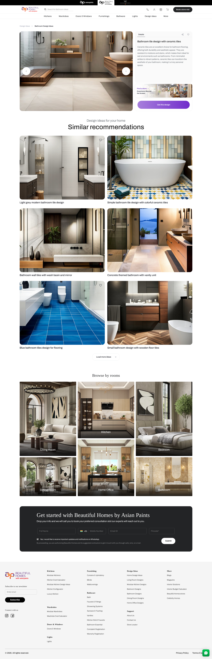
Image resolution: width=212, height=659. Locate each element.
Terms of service (199, 653)
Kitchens (48, 16)
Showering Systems (95, 606)
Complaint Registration (96, 629)
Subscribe (15, 600)
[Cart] (167, 9)
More (166, 16)
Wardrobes (64, 16)
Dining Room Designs (135, 598)
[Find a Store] (160, 9)
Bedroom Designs (134, 589)
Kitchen (106, 432)
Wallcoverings (92, 584)
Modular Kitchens (54, 575)
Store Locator (132, 625)
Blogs (169, 575)
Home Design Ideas (134, 575)
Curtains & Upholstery (95, 575)
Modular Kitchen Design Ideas (58, 584)
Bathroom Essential (94, 625)
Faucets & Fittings (94, 602)
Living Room (48, 449)
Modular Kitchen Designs (136, 584)
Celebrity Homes (173, 598)
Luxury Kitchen (52, 594)
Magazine (171, 580)
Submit (168, 541)
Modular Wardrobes (54, 611)
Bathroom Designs (134, 594)
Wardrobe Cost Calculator (57, 616)
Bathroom (164, 489)
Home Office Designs (135, 603)
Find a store (142, 88)
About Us (130, 615)
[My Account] (154, 9)
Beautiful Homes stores (176, 594)
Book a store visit (182, 9)
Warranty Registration (95, 634)
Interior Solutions (173, 584)
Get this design (163, 105)
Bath (89, 597)
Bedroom (164, 449)
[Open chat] (205, 652)
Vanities (90, 615)
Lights (135, 16)
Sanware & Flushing (94, 611)
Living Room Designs (135, 580)
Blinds (89, 580)
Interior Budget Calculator (177, 589)
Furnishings (104, 16)
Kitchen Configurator (55, 589)
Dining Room (48, 489)
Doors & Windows (84, 16)
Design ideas (150, 16)
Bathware (120, 16)
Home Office (106, 489)
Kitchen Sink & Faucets (96, 620)
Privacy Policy (182, 653)
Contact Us (131, 620)
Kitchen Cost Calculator (56, 580)
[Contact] (147, 9)
